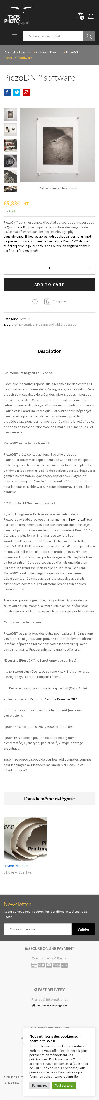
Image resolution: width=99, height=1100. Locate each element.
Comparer (60, 301)
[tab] (49, 353)
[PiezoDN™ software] (7, 92)
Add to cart (49, 284)
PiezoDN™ (70, 241)
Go (89, 36)
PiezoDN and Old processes (56, 324)
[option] (25, 849)
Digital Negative (23, 324)
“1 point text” (77, 519)
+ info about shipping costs (51, 1005)
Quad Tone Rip (17, 227)
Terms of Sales (11, 1082)
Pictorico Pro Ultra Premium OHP (53, 699)
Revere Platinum (16, 866)
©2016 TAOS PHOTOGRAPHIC (20, 1077)
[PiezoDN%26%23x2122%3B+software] (16, 92)
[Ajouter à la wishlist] (36, 301)
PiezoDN (25, 319)
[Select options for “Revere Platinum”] (20, 858)
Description (50, 351)
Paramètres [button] (39, 1085)
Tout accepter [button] (64, 1085)
